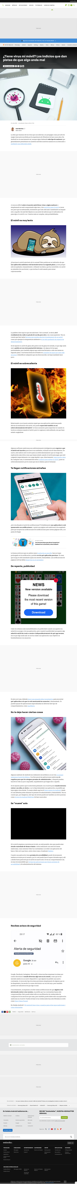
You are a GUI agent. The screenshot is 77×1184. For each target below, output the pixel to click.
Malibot (50, 851)
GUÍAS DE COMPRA (49, 5)
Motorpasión (48, 1150)
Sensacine (26, 1150)
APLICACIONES (23, 5)
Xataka (5, 1150)
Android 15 (42, 1105)
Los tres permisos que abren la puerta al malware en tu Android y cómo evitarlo (47, 543)
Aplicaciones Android (31, 1116)
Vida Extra (16, 1152)
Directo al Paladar (38, 1150)
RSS (58, 1129)
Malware (28, 1011)
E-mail (23, 66)
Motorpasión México (48, 1169)
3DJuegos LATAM (18, 1169)
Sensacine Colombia (26, 1173)
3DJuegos (16, 1150)
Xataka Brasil (6, 1171)
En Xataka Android (39, 540)
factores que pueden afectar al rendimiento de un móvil (44, 337)
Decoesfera (57, 1152)
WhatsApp (17, 45)
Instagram (69, 5)
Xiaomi (29, 1123)
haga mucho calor (59, 457)
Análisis (17, 1115)
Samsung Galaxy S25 (23, 1105)
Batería (63, 45)
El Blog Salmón (68, 1150)
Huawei (5, 1123)
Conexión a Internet (72, 45)
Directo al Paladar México (38, 1169)
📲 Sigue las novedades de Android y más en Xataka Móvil (37, 40)
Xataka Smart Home (6, 1157)
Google (17, 1123)
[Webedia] (73, 1)
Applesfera (5, 1154)
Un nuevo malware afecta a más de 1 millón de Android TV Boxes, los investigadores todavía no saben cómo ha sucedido (42, 1101)
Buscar (71, 1136)
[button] (20, 128)
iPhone (58, 45)
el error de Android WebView (24, 797)
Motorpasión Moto (48, 1152)
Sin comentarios (9, 66)
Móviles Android (7, 1115)
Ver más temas (8, 1130)
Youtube (71, 5)
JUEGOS (31, 5)
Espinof (25, 1152)
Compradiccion (58, 1154)
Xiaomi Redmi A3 (34, 1105)
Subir (69, 1143)
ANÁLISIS (7, 5)
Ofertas (52, 45)
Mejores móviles (63, 1105)
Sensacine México (26, 1169)
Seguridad (20, 1011)
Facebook (16, 66)
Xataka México (6, 1169)
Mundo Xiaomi (6, 1159)
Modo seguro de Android (52, 790)
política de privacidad (60, 1120)
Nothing (36, 45)
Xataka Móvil (6, 1152)
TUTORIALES (38, 5)
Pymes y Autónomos (67, 1152)
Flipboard (66, 5)
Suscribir (64, 1117)
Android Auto (19, 1126)
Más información (50, 1182)
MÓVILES (14, 5)
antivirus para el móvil (51, 207)
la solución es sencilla (44, 553)
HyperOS (30, 45)
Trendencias (58, 1150)
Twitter (74, 5)
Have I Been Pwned (21, 1001)
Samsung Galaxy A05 (52, 1105)
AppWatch (31, 706)
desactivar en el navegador (34, 560)
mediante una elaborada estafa (21, 144)
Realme (42, 45)
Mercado (30, 1120)
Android (24, 45)
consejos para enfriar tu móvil (48, 459)
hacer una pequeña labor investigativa (40, 699)
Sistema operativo (20, 1120)
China (47, 45)
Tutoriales (5, 1120)
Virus (34, 1011)
